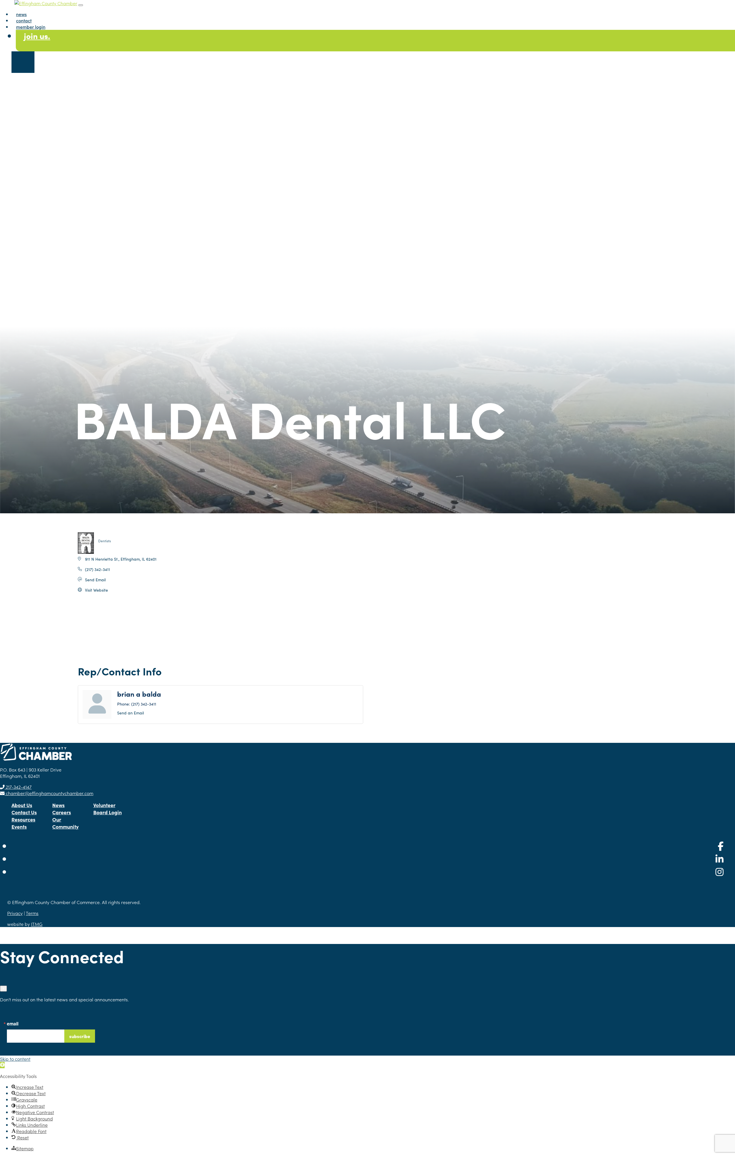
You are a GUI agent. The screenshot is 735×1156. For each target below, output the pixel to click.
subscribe (79, 1036)
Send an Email (130, 713)
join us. (37, 35)
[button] (2, 1065)
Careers (61, 812)
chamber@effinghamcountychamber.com (49, 793)
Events (19, 826)
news (21, 14)
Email (12, 1023)
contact (24, 20)
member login (30, 27)
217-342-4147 (18, 787)
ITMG (36, 924)
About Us (21, 805)
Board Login (107, 812)
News (58, 805)
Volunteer (104, 805)
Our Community (65, 823)
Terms (32, 913)
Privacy (15, 913)
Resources (23, 819)
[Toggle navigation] (80, 5)
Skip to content (15, 1059)
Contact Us (24, 812)
